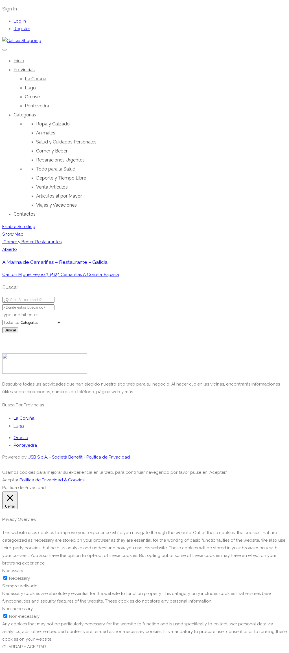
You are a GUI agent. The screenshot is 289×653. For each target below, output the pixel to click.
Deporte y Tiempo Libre (61, 178)
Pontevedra (37, 106)
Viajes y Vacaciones (56, 205)
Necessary (19, 578)
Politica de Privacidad (108, 457)
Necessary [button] (12, 570)
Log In (20, 21)
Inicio (19, 60)
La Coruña (35, 78)
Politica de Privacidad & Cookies (51, 479)
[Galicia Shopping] (21, 40)
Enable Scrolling (18, 226)
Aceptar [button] (10, 479)
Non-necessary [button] (17, 608)
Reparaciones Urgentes (60, 160)
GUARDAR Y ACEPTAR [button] (24, 646)
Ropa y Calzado (53, 124)
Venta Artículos (52, 187)
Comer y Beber (51, 151)
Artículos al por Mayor (59, 196)
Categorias (25, 115)
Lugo (30, 87)
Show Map (12, 234)
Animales (45, 133)
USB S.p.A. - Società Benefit (55, 457)
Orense (32, 96)
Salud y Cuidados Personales (66, 142)
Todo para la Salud (55, 169)
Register (22, 28)
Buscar (10, 330)
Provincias (24, 69)
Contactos (25, 214)
